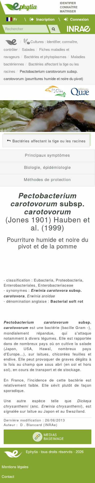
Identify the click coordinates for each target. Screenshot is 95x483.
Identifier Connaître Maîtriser (68, 7)
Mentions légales (15, 466)
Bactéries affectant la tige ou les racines (49, 140)
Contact (8, 476)
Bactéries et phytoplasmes (45, 56)
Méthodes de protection (47, 179)
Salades (28, 49)
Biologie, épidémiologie (47, 167)
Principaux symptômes (47, 155)
